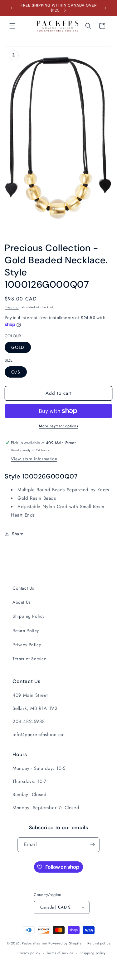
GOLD (17, 347)
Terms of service (59, 952)
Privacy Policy (26, 645)
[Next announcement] (105, 8)
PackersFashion (34, 943)
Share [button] (17, 534)
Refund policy (98, 943)
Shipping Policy (28, 616)
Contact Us (23, 588)
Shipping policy (93, 952)
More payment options (58, 426)
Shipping (12, 307)
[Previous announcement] (11, 8)
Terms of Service (29, 659)
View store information (34, 459)
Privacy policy (29, 952)
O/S (15, 372)
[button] (12, 26)
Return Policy (25, 630)
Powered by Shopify (64, 943)
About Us (21, 602)
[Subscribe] (92, 844)
